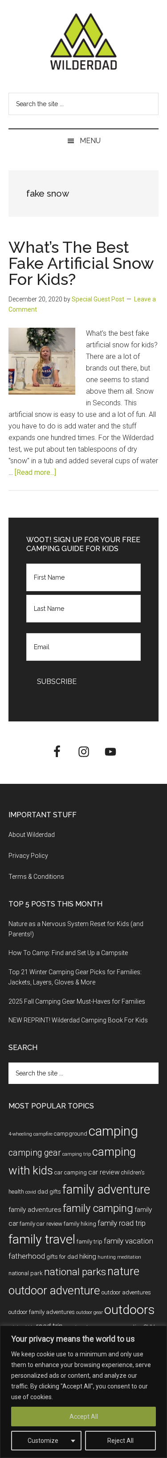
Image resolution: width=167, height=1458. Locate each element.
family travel (41, 1239)
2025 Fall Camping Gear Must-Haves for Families (76, 1001)
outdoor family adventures (41, 1312)
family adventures (34, 1210)
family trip (89, 1241)
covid (30, 1192)
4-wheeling (20, 1134)
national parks (75, 1272)
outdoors (129, 1309)
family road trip (122, 1223)
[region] (83, 1392)
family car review (41, 1223)
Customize (43, 1440)
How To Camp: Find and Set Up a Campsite (68, 952)
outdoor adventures (126, 1292)
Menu (90, 140)
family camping (98, 1208)
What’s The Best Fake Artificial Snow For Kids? (81, 263)
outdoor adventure (54, 1290)
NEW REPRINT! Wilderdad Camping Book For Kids (78, 1020)
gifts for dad (62, 1256)
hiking (87, 1256)
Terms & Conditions (36, 876)
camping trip (76, 1154)
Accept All (83, 1416)
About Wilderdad (31, 834)
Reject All (120, 1440)
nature (123, 1271)
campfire (43, 1134)
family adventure (106, 1189)
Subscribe (57, 681)
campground (70, 1133)
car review (104, 1172)
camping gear (34, 1153)
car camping (70, 1172)
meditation (129, 1257)
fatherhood (26, 1256)
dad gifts (49, 1191)
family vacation (128, 1240)
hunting (107, 1257)
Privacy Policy (28, 855)
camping (113, 1131)
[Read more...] (35, 472)
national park (25, 1273)
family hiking (80, 1223)
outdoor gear (89, 1312)
